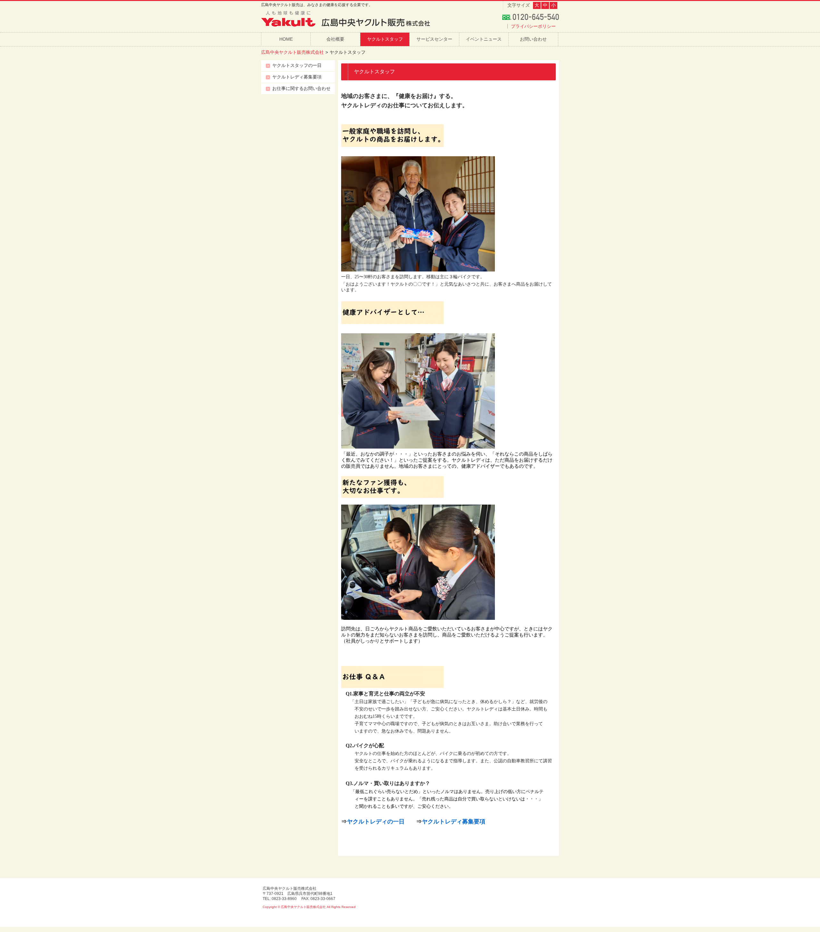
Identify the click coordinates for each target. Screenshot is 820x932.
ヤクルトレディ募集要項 (453, 821)
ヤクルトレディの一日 (376, 821)
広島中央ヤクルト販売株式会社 (292, 52)
